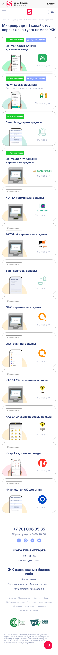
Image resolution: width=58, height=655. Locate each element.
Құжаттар (12, 598)
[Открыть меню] (4, 12)
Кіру (52, 12)
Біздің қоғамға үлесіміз (15, 602)
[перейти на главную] (29, 12)
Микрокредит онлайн (29, 560)
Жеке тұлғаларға (25, 598)
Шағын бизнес (29, 579)
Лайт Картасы (29, 555)
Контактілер (41, 606)
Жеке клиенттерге (29, 550)
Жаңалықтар (29, 606)
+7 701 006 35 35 (29, 529)
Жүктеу (50, 4)
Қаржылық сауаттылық (29, 610)
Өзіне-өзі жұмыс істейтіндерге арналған (29, 584)
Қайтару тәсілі (18, 20)
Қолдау (47, 598)
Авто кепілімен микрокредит (29, 588)
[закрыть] (3, 4)
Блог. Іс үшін (32, 602)
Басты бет (5, 20)
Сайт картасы (17, 606)
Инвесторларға (45, 602)
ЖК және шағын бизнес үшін (29, 572)
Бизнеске (38, 598)
